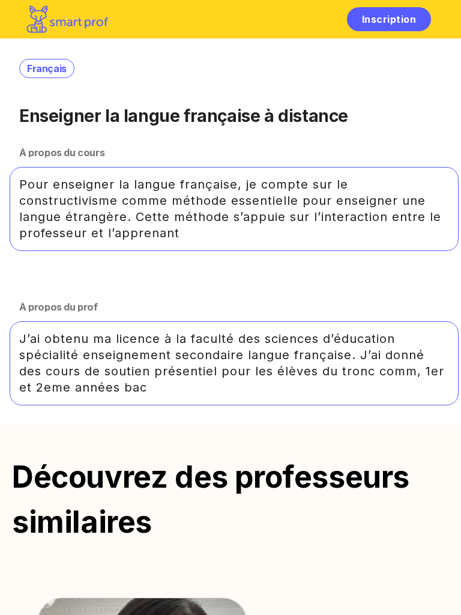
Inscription (389, 19)
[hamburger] (325, 19)
